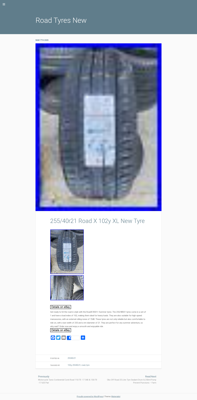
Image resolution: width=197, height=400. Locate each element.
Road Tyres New (61, 20)
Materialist (115, 396)
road (83, 365)
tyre (88, 365)
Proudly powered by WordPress (90, 396)
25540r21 (72, 358)
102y (70, 365)
